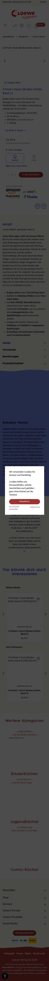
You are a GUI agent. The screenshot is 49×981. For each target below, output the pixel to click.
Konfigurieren (35, 507)
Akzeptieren (24, 501)
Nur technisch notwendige (14, 508)
